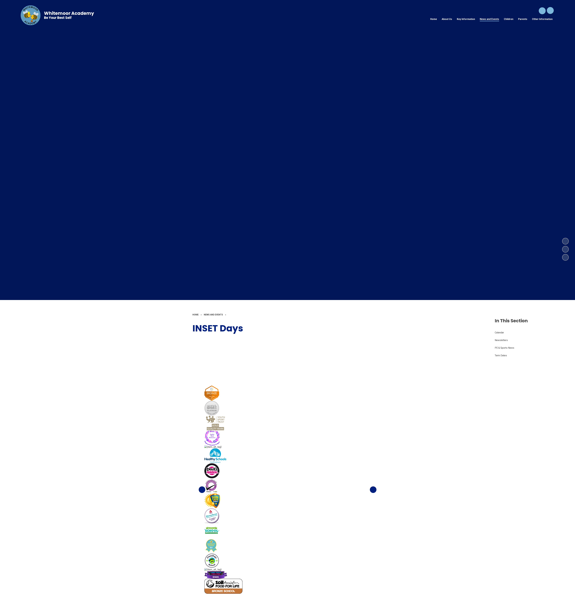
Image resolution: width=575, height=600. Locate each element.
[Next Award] (373, 489)
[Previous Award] (202, 489)
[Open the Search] (542, 10)
